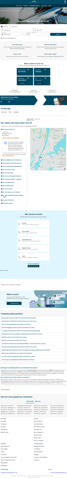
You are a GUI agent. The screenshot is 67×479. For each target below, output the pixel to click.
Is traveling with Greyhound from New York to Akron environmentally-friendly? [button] (21, 330)
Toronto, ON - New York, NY (23, 407)
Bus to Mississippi (38, 424)
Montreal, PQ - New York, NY (40, 405)
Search (58, 34)
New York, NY (24, 10)
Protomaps (55, 168)
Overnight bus (4, 429)
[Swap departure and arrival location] (33, 30)
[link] (33, 299)
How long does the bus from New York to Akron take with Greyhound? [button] (19, 318)
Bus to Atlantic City (39, 432)
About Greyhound (5, 446)
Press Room (4, 454)
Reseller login (4, 465)
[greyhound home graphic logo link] (33, 2)
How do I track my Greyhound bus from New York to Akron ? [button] (16, 324)
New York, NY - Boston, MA (7, 409)
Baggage (36, 454)
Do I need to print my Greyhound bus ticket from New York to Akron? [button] (19, 356)
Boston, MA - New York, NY (7, 405)
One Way (6, 26)
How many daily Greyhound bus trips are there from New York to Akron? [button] (19, 346)
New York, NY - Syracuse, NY (57, 407)
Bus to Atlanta (37, 437)
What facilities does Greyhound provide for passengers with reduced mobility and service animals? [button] (26, 350)
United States (16, 10)
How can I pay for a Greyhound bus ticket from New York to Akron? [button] (18, 359)
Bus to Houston (38, 435)
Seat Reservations (38, 451)
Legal (18, 475)
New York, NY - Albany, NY (40, 413)
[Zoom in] (65, 129)
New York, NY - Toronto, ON (23, 413)
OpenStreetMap (61, 168)
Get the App (3, 424)
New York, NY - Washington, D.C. (8, 407)
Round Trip (14, 26)
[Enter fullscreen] (65, 136)
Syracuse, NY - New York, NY (57, 409)
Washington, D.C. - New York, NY (8, 411)
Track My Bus (37, 449)
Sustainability (4, 462)
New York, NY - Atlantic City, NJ (24, 409)
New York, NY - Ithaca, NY (56, 413)
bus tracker (18, 375)
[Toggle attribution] (65, 169)
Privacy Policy (23, 475)
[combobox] (18, 30)
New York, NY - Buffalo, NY (57, 411)
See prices (22, 83)
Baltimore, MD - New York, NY (41, 407)
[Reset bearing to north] (65, 133)
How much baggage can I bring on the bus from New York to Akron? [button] (18, 327)
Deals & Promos (5, 432)
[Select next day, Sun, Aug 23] (23, 34)
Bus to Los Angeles (38, 440)
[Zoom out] (65, 131)
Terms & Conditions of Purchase (9, 457)
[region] (48, 149)
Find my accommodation (8, 38)
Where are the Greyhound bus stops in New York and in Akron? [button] (17, 353)
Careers (3, 451)
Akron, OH (37, 119)
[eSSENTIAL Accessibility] (58, 472)
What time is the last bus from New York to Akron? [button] (14, 340)
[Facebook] (48, 472)
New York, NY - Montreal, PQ (57, 405)
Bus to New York (38, 429)
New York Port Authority (8, 155)
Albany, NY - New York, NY (40, 411)
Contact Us (37, 460)
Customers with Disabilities (40, 457)
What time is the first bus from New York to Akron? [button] (14, 337)
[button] (15, 129)
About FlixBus (4, 449)
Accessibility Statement (36, 475)
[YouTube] (49, 472)
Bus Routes (8, 10)
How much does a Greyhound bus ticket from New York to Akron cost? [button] (19, 321)
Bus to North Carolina (39, 426)
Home (2, 10)
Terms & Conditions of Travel (8, 460)
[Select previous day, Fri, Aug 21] (21, 34)
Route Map (3, 421)
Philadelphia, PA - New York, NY (24, 405)
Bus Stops (3, 426)
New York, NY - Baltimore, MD (41, 409)
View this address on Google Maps (10, 138)
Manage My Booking (39, 446)
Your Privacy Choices (48, 475)
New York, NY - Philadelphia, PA (8, 413)
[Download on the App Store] (13, 472)
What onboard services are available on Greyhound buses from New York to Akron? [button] (22, 334)
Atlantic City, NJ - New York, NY (24, 411)
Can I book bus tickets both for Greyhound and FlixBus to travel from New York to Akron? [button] (24, 343)
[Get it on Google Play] (5, 472)
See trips (39, 83)
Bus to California (38, 421)
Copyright (29, 475)
